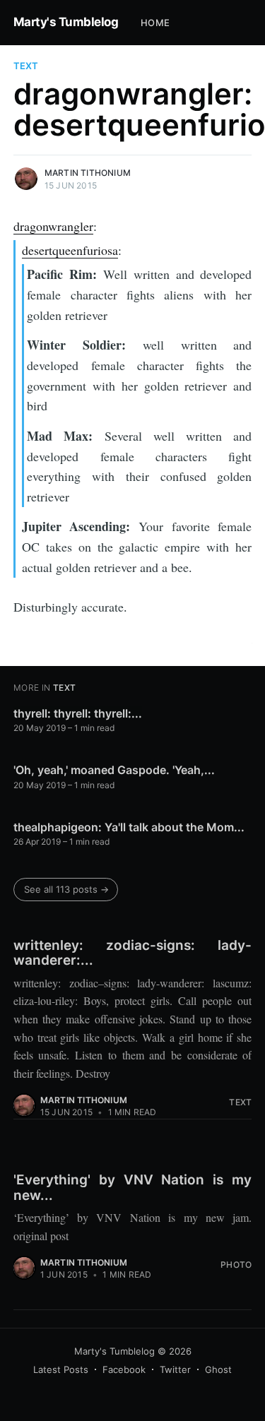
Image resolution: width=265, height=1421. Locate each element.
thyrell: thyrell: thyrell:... (77, 713)
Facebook (124, 1369)
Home (155, 22)
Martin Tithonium (88, 172)
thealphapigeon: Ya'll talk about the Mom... (129, 827)
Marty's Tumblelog (66, 22)
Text (25, 65)
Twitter (175, 1369)
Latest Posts (60, 1369)
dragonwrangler (53, 226)
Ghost (218, 1369)
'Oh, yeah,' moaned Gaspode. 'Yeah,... (114, 770)
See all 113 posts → (66, 889)
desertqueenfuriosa (70, 250)
